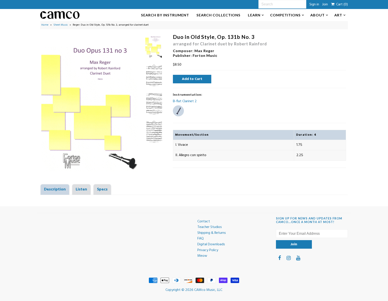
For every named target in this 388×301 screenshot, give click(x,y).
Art (338, 15)
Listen (81, 189)
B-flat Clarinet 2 (185, 101)
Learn (254, 15)
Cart (341, 4)
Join (325, 4)
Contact (203, 221)
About (317, 15)
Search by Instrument (165, 15)
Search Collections (218, 15)
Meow (202, 256)
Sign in (314, 4)
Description (55, 189)
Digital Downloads (211, 244)
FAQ (200, 238)
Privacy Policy (207, 250)
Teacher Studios (209, 227)
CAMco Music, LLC (208, 290)
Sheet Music (60, 25)
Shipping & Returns (211, 233)
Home (44, 25)
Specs (102, 189)
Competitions (285, 15)
